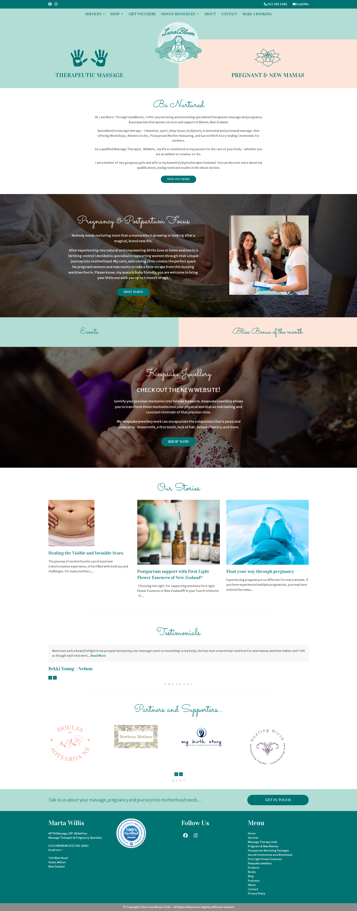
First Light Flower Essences (265, 859)
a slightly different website (216, 907)
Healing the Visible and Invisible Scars (85, 553)
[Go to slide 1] (165, 684)
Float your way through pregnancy (260, 571)
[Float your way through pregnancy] (267, 532)
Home (251, 833)
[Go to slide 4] (177, 684)
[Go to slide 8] (191, 684)
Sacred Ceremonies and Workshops (270, 855)
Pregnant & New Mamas (263, 846)
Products (253, 867)
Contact (253, 889)
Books (252, 872)
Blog (251, 876)
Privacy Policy (256, 893)
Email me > (55, 850)
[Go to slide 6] (184, 684)
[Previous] (50, 678)
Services (253, 837)
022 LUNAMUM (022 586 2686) (68, 845)
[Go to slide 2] (169, 684)
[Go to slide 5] (180, 684)
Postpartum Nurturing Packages (268, 850)
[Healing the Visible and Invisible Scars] (71, 523)
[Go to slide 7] (188, 684)
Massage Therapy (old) (262, 842)
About (252, 885)
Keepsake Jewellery (260, 863)
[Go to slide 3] (173, 684)
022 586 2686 (277, 4)
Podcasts (254, 880)
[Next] (55, 678)
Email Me (302, 4)
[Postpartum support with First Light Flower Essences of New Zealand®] (178, 532)
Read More (98, 655)
